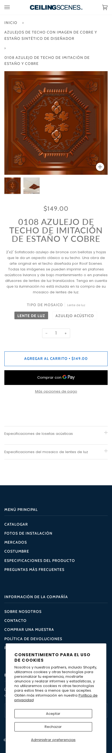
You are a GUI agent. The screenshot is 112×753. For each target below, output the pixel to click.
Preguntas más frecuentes (34, 569)
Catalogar (16, 524)
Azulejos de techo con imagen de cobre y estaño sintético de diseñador (50, 35)
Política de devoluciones (33, 639)
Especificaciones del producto (39, 560)
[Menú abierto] (12, 7)
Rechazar (53, 726)
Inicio (10, 22)
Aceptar (53, 713)
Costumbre (16, 551)
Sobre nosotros (23, 611)
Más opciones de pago (56, 391)
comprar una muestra (29, 629)
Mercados (15, 542)
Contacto (15, 620)
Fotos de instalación (28, 533)
